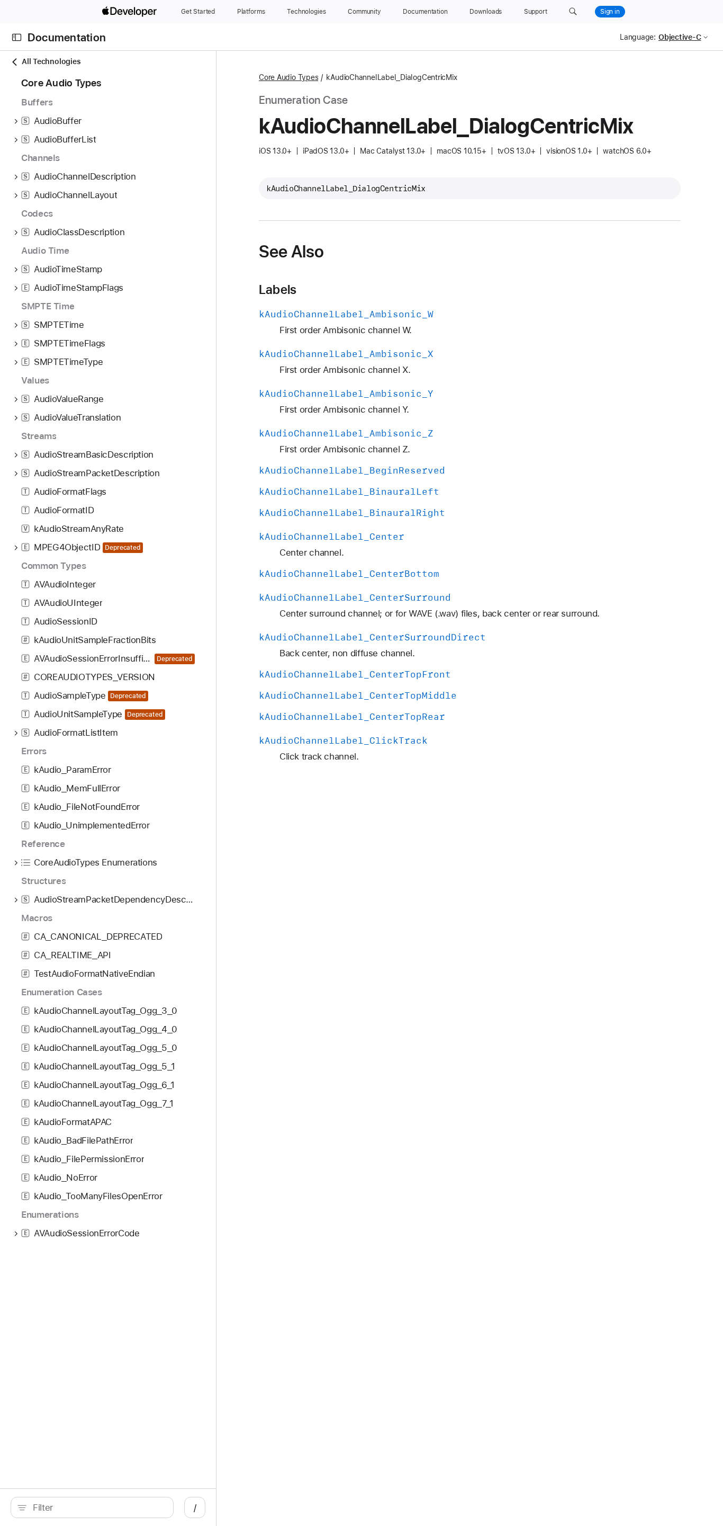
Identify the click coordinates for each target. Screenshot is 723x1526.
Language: (638, 37)
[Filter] (97, 1507)
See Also (291, 251)
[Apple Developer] (131, 11)
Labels (277, 289)
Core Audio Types (288, 77)
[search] (92, 1507)
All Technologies (51, 61)
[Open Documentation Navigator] (16, 37)
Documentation (67, 37)
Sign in (610, 11)
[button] (573, 11)
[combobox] (97, 1507)
